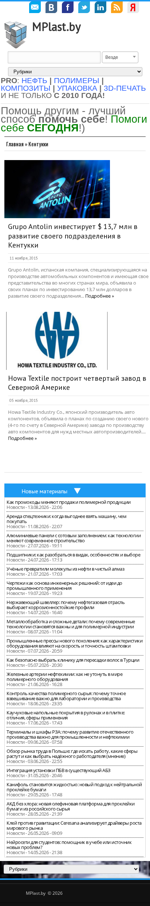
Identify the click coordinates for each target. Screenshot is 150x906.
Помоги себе (74, 123)
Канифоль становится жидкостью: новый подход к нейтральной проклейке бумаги (74, 787)
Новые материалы (44, 491)
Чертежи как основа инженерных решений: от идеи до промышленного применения (64, 585)
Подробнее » (99, 296)
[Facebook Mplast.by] (68, 8)
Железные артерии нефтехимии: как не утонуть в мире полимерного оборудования (64, 676)
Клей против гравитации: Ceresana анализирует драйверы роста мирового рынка (74, 825)
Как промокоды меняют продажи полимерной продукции (69, 502)
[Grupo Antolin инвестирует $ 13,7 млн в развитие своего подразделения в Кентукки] (57, 189)
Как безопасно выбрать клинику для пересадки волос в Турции (73, 660)
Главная (15, 144)
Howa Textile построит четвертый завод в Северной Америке (77, 383)
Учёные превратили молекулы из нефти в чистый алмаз (65, 569)
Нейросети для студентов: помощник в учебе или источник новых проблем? (69, 844)
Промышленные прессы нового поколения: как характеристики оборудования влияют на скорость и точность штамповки (74, 643)
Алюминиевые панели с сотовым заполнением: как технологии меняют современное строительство (74, 538)
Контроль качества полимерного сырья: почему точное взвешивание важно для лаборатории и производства (66, 696)
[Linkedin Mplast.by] (100, 8)
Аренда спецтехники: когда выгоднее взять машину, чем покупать (66, 519)
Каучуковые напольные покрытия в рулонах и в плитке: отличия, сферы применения (66, 715)
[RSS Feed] (117, 8)
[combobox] (120, 57)
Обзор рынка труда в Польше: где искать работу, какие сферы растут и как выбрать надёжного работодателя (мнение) (72, 753)
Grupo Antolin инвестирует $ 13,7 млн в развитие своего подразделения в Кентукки (73, 236)
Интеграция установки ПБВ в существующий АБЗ (59, 770)
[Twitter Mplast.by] (84, 8)
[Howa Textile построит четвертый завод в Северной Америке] (57, 341)
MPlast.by (56, 26)
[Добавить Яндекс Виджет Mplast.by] (133, 8)
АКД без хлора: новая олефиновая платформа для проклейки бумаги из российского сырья (71, 806)
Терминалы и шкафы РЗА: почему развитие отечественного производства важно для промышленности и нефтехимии (70, 734)
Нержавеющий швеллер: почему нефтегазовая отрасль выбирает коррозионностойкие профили (66, 605)
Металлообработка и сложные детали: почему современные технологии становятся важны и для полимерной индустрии (71, 624)
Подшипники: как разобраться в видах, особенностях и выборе (73, 554)
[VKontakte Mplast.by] (51, 8)
